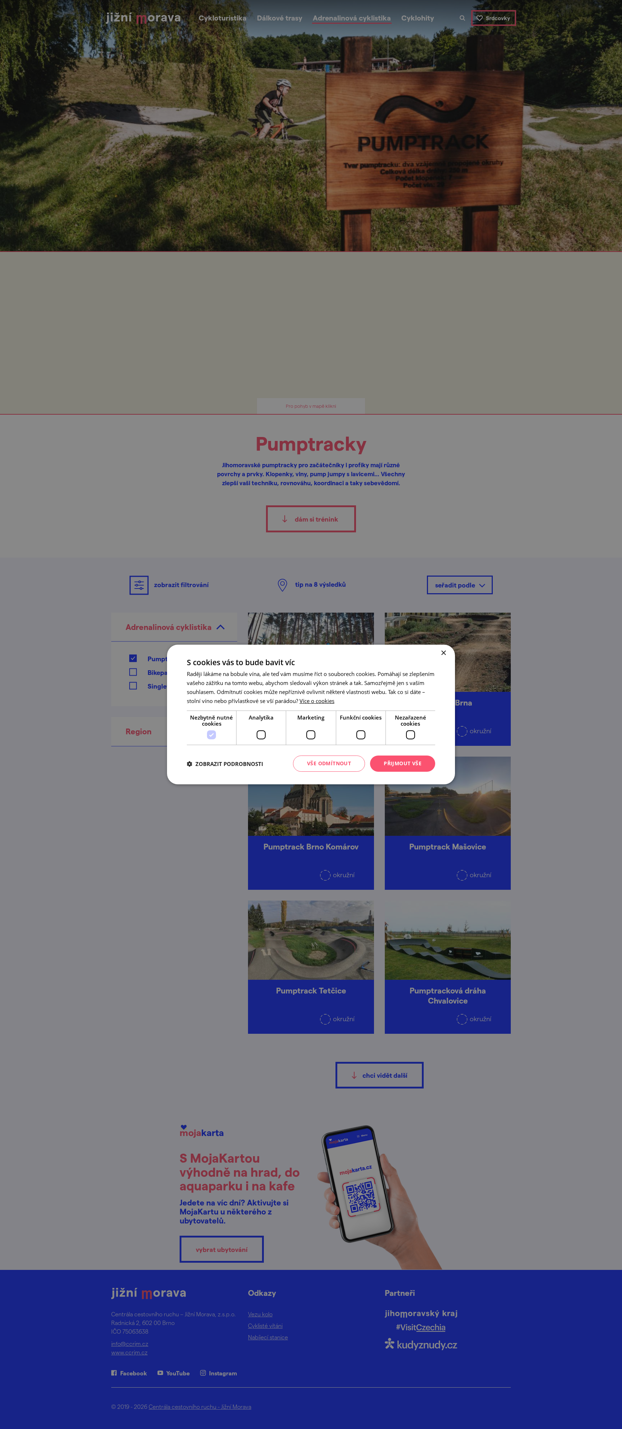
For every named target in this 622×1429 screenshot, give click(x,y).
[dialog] (311, 714)
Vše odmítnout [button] (329, 763)
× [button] (443, 653)
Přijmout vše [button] (403, 763)
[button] (225, 764)
